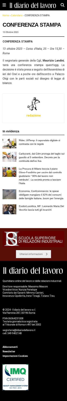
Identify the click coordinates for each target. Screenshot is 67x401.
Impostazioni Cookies (15, 356)
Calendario (17, 15)
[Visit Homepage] (33, 5)
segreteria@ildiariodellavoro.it (19, 330)
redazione (33, 115)
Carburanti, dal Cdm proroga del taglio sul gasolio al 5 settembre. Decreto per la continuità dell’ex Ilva (41, 157)
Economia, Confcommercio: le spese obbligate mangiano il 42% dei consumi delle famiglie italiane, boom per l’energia (41, 195)
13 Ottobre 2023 (10, 32)
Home (6, 15)
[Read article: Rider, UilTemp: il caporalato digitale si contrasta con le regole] (9, 143)
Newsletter (9, 351)
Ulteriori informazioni (31, 254)
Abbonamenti (10, 347)
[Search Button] (62, 5)
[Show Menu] (4, 5)
